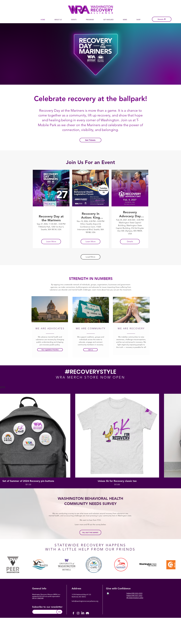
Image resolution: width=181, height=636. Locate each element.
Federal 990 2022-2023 (134, 593)
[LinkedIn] (82, 613)
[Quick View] (117, 436)
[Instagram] (78, 613)
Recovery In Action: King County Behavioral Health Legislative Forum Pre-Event (90, 215)
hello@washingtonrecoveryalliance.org (85, 601)
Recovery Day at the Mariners (51, 218)
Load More (90, 257)
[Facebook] (73, 613)
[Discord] (87, 613)
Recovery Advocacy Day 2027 (130, 214)
